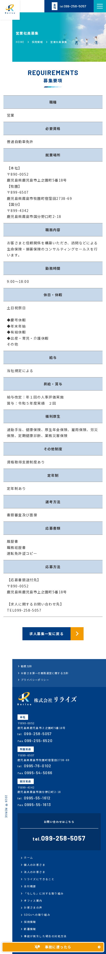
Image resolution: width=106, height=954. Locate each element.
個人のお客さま (34, 865)
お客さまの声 (33, 907)
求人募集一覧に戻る (46, 633)
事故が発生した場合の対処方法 (45, 936)
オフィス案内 (33, 900)
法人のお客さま (34, 872)
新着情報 (30, 929)
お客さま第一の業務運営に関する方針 (45, 673)
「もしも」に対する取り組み (44, 893)
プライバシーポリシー (35, 680)
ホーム (28, 857)
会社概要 (30, 886)
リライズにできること (39, 879)
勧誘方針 (26, 666)
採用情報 (30, 922)
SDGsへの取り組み (37, 914)
